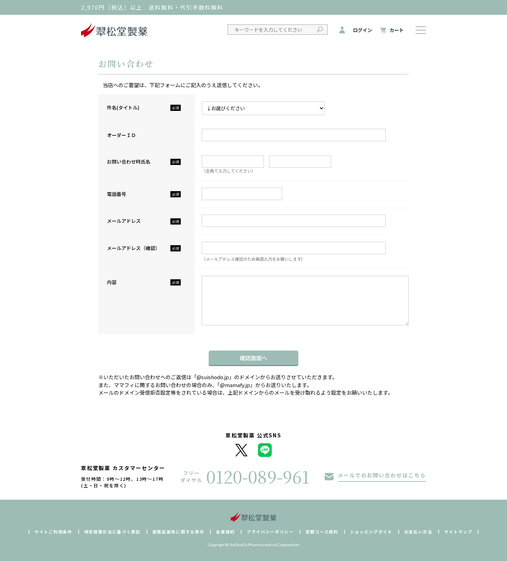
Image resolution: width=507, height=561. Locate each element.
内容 (112, 282)
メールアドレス (124, 220)
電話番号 (116, 193)
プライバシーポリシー (270, 531)
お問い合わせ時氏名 (128, 161)
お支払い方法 (418, 531)
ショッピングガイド (371, 531)
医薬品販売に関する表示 (178, 531)
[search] (319, 29)
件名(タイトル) (123, 107)
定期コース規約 (322, 531)
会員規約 (225, 531)
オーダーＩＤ (121, 135)
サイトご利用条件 (53, 531)
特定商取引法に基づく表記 (112, 531)
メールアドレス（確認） (133, 248)
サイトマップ (458, 531)
